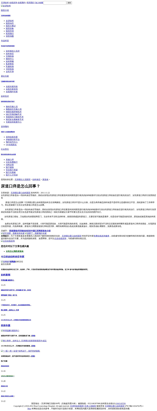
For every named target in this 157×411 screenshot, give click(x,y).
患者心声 (10, 160)
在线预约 (22, 3)
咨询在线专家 (12, 137)
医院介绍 (5, 10)
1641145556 (121, 403)
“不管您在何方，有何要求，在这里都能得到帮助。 (16, 305)
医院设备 (10, 28)
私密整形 (10, 64)
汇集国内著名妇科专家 (7, 81)
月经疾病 (10, 69)
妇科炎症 (10, 54)
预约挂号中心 (12, 142)
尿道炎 (45, 179)
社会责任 (5, 149)
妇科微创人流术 (13, 51)
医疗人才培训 (12, 175)
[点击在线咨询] (8, 241)
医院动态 (10, 23)
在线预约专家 (12, 92)
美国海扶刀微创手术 (15, 117)
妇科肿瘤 (10, 61)
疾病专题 (5, 325)
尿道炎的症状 (5, 366)
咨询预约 (5, 127)
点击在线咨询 (60, 238)
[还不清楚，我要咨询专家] (13, 233)
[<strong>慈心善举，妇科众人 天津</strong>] (24, 341)
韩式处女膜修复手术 (15, 119)
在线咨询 (13, 3)
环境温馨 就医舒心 (7, 280)
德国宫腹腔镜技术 (14, 112)
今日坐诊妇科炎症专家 (12, 256)
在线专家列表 (12, 87)
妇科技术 (5, 96)
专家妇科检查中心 (14, 122)
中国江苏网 (36, 231)
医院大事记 (11, 26)
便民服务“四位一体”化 (9, 295)
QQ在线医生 (11, 145)
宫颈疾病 (10, 56)
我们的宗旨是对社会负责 (8, 154)
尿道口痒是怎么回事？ (7, 396)
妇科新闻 (5, 275)
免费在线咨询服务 (101, 236)
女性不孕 (10, 72)
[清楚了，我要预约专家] (36, 233)
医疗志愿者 (11, 172)
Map (29, 409)
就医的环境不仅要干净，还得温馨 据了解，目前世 (16, 290)
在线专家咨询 (12, 89)
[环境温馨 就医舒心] (10, 331)
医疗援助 (10, 167)
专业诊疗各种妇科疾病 (7, 46)
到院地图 (10, 36)
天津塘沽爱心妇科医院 (20, 193)
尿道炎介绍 (46, 231)
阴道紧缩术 (14, 231)
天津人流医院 (90, 406)
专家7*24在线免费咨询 (8, 131)
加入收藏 (39, 3)
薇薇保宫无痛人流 (14, 109)
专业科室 (5, 41)
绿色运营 (10, 165)
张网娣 (12, 262)
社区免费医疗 (12, 162)
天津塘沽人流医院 (22, 179)
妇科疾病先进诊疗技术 (7, 101)
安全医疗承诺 (12, 170)
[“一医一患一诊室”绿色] (20, 351)
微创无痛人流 (12, 107)
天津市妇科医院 (5, 15)
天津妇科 (5, 3)
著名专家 (5, 76)
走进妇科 (10, 21)
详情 (33, 336)
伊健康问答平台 (13, 139)
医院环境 (10, 31)
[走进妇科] (6, 6)
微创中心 (10, 59)
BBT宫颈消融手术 (14, 114)
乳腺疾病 (10, 66)
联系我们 (31, 3)
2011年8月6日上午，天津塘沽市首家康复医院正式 (16, 320)
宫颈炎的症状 (25, 231)
